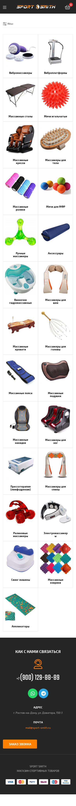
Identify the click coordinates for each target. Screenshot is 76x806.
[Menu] (6, 7)
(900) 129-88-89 (38, 677)
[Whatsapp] (33, 693)
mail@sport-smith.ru (38, 727)
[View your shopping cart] (67, 7)
